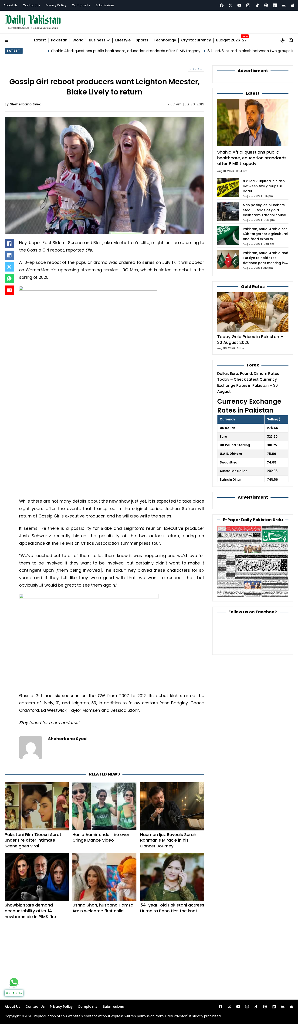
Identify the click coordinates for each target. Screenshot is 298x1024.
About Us (10, 5)
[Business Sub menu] (108, 40)
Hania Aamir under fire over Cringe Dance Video (100, 837)
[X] (9, 267)
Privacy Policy (56, 5)
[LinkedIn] (9, 255)
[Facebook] (222, 5)
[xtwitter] (230, 5)
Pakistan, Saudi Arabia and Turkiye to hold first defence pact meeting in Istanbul (265, 261)
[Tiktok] (257, 5)
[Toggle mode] (282, 40)
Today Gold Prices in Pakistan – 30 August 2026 (250, 339)
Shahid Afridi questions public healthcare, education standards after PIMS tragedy (94, 51)
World (78, 40)
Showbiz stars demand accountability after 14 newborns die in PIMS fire (30, 911)
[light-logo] (34, 22)
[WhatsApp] (9, 278)
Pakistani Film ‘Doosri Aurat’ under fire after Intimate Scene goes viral (33, 840)
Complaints (81, 5)
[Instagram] (248, 5)
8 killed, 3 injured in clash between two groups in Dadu (224, 51)
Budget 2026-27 (231, 40)
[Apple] (293, 5)
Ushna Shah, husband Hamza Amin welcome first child (102, 908)
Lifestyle (123, 40)
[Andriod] (284, 5)
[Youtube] (239, 5)
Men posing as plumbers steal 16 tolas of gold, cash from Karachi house (264, 210)
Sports (142, 40)
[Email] (9, 290)
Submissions (105, 5)
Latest (40, 40)
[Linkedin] (275, 5)
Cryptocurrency (196, 40)
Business (97, 40)
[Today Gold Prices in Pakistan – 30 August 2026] (252, 312)
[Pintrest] (266, 5)
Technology (165, 40)
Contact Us (31, 5)
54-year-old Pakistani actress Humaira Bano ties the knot (172, 908)
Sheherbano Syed (26, 104)
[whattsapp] (14, 982)
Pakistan (59, 40)
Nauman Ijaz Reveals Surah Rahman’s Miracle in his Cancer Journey (168, 840)
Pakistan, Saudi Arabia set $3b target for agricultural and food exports (265, 234)
